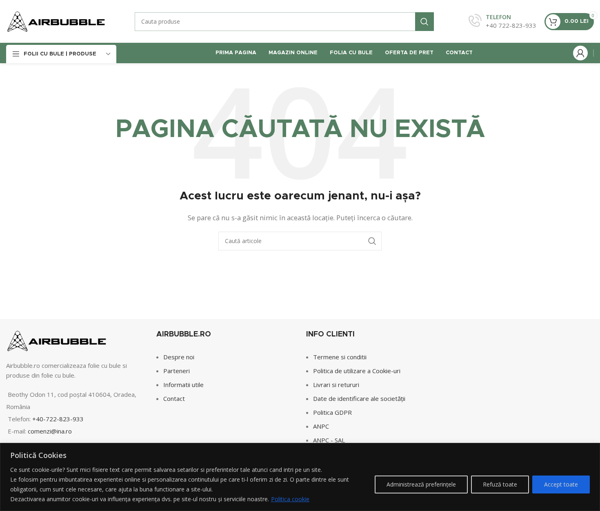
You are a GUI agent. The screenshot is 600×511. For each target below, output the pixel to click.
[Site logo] (56, 21)
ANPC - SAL (329, 440)
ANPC (321, 426)
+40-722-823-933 (58, 419)
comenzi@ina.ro (49, 431)
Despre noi (178, 357)
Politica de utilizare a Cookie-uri (356, 371)
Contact (174, 398)
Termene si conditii (340, 357)
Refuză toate (500, 484)
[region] (300, 477)
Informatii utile (183, 384)
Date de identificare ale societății (359, 398)
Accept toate (561, 484)
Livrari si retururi (336, 384)
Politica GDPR (332, 412)
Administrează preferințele (421, 484)
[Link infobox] (502, 21)
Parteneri (176, 371)
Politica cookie (290, 499)
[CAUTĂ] (424, 21)
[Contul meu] (580, 53)
